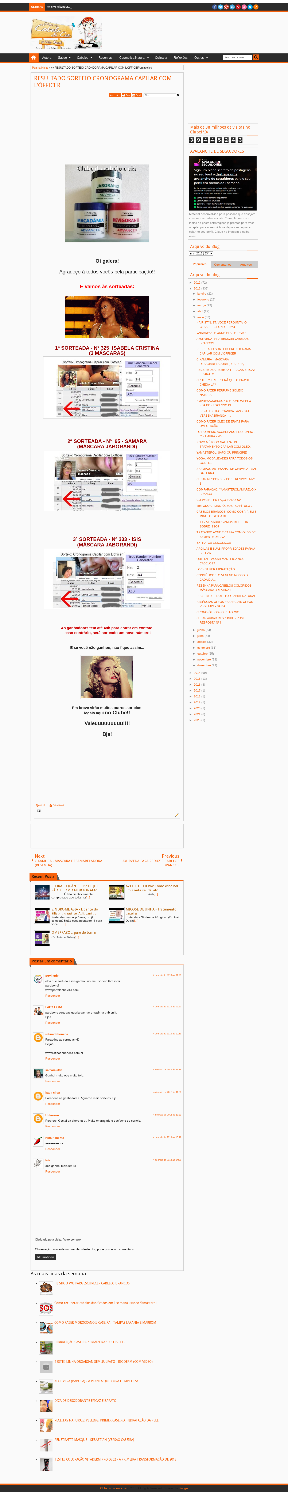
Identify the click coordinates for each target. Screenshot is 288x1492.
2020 (197, 708)
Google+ (226, 7)
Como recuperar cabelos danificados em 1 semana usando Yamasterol (105, 1303)
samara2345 (53, 1070)
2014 (197, 672)
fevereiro (203, 299)
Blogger (183, 1488)
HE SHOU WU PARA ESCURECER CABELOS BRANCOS (92, 1283)
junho (201, 630)
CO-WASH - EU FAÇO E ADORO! (218, 499)
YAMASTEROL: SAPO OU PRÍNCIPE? (222, 452)
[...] (88, 897)
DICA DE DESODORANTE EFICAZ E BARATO (85, 1401)
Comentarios (222, 264)
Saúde (62, 57)
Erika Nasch (59, 805)
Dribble (244, 7)
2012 (197, 282)
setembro (204, 647)
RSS (255, 7)
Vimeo (250, 7)
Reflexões (181, 57)
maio (201, 317)
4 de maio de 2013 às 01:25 (167, 975)
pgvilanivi (52, 975)
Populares (199, 264)
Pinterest (238, 7)
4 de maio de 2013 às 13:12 (167, 1137)
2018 (197, 696)
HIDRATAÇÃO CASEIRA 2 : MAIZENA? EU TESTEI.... (89, 1342)
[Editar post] (176, 815)
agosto (202, 641)
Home (34, 57)
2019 (197, 702)
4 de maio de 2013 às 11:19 (167, 1069)
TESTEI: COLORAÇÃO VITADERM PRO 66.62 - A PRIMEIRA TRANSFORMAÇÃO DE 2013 (115, 1459)
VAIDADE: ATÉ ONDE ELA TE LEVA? (221, 332)
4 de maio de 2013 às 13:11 (167, 1114)
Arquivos (246, 264)
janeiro (202, 293)
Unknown (52, 1115)
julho (201, 635)
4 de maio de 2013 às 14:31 (167, 1160)
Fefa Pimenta (54, 1137)
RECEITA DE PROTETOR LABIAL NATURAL (226, 596)
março (202, 305)
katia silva (52, 1092)
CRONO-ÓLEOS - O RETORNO (217, 612)
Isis (47, 1160)
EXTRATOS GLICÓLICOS (213, 542)
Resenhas (105, 57)
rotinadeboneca (56, 1034)
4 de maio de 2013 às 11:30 (167, 1092)
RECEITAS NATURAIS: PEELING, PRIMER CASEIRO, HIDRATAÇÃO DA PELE (106, 1420)
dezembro (204, 665)
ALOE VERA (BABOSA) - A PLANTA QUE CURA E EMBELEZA (96, 1381)
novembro (204, 659)
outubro (203, 653)
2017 (197, 690)
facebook (214, 7)
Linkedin (232, 7)
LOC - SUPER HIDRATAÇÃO (215, 569)
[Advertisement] (69, 128)
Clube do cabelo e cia (113, 1488)
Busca (256, 57)
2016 (197, 684)
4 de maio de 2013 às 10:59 (167, 1033)
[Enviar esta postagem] (37, 811)
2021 (197, 714)
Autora (46, 57)
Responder (52, 995)
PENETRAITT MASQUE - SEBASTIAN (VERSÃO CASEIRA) (94, 1440)
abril (200, 311)
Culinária (161, 57)
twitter (220, 7)
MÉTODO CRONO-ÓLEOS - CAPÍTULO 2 (224, 505)
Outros (199, 57)
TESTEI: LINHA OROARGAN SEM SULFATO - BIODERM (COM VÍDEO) (103, 1362)
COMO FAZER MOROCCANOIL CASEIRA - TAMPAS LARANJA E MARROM (105, 1323)
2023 (197, 720)
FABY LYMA (53, 1007)
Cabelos (82, 57)
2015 (197, 678)
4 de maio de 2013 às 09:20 (167, 1006)
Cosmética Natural (132, 57)
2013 (197, 288)
